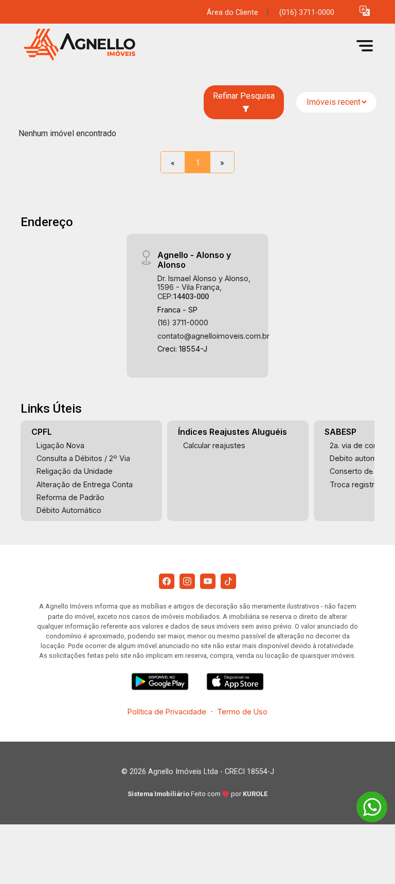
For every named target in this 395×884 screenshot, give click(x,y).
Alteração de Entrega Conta (85, 484)
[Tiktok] (228, 581)
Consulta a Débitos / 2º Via (83, 458)
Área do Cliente (232, 12)
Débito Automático (69, 510)
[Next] (373, 473)
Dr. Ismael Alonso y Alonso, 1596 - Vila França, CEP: (203, 287)
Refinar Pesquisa (244, 96)
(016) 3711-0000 (306, 12)
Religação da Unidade (75, 471)
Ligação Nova (60, 445)
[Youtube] (208, 581)
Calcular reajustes (214, 445)
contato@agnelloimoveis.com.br (213, 336)
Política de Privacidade (167, 711)
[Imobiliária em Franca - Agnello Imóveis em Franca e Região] (96, 45)
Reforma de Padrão (70, 497)
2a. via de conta (357, 445)
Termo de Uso (242, 711)
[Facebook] (166, 581)
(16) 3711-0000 (182, 322)
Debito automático (362, 458)
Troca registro (354, 484)
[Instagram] (187, 581)
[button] (364, 10)
